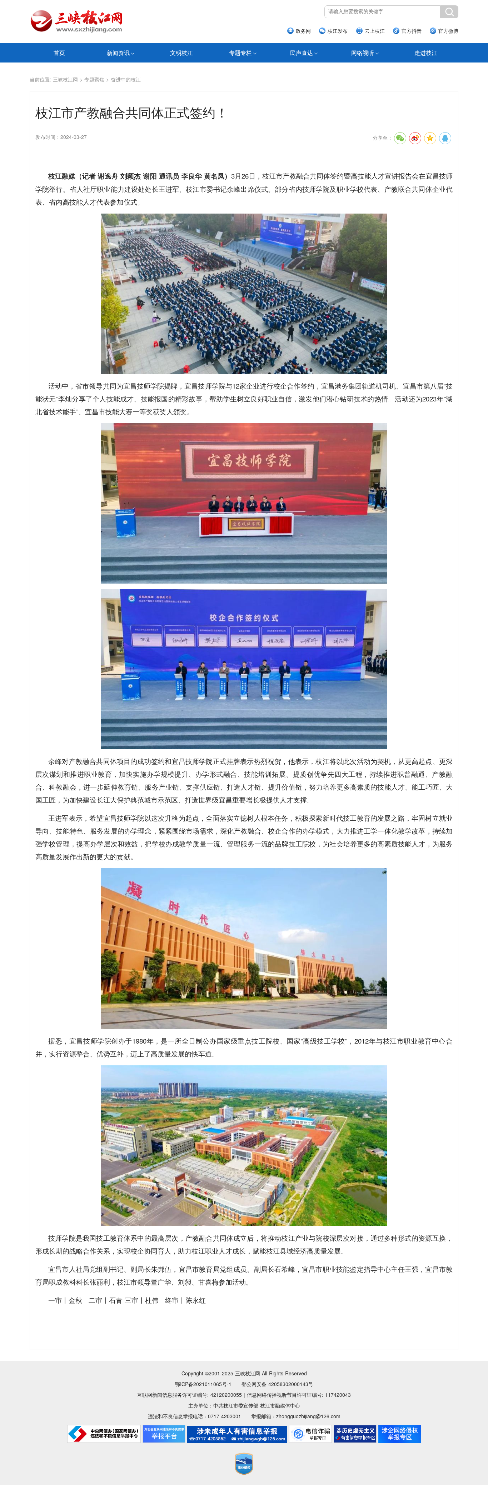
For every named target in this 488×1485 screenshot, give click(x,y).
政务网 (303, 30)
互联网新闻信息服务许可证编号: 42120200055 (189, 1394)
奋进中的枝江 (126, 79)
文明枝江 (181, 53)
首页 (59, 53)
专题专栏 (240, 53)
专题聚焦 (94, 79)
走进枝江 (425, 53)
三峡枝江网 (65, 79)
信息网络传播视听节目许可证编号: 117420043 (299, 1394)
